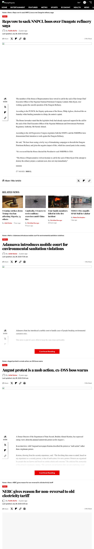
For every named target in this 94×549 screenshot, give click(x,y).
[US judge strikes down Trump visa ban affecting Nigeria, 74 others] (12, 202)
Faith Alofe (12, 31)
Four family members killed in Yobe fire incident (58, 213)
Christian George (33, 223)
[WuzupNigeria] (8, 2)
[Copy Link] (20, 39)
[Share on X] (12, 39)
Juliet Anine (8, 223)
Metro (10, 235)
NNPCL (28, 171)
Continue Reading (47, 351)
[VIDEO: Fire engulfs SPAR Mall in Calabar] (81, 202)
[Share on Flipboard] (16, 39)
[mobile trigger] (90, 2)
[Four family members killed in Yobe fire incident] (58, 202)
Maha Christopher (79, 217)
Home (4, 12)
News (10, 12)
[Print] (24, 39)
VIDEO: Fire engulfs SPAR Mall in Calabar (80, 212)
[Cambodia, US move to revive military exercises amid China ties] (35, 202)
